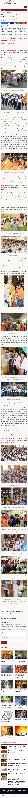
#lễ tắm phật (3, 613)
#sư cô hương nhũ (11, 613)
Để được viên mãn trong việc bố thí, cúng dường (7, 721)
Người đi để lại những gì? (7, 43)
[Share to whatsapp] (18, 23)
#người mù (3, 618)
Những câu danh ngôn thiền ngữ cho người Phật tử (7, 737)
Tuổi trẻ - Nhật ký (9, 12)
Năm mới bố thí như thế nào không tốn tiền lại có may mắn (7, 691)
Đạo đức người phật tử (20, 719)
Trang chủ (3, 12)
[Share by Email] (23, 23)
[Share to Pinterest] (21, 23)
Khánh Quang (8, 18)
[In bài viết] (26, 23)
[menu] (4, 10)
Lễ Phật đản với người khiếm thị (9, 47)
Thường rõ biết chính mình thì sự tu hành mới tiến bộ (6, 675)
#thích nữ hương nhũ (17, 616)
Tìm (25, 7)
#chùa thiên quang (10, 611)
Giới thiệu (8, 791)
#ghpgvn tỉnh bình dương (6, 616)
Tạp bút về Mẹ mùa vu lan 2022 (16, 759)
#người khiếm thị (19, 611)
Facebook (12, 790)
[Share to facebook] (8, 23)
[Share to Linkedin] (16, 23)
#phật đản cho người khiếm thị (13, 618)
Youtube (19, 790)
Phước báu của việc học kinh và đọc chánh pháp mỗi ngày (21, 675)
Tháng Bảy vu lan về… (14, 755)
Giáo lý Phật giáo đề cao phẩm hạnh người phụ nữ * (20, 691)
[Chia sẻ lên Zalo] (11, 23)
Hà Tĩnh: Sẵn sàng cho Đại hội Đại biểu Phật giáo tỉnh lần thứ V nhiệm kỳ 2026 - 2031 (17, 769)
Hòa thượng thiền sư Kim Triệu (16, 774)
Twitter (24, 790)
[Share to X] (13, 23)
